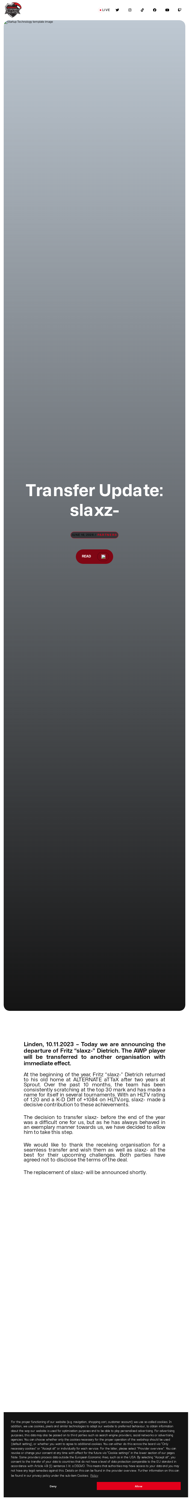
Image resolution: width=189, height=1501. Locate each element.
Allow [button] (138, 1486)
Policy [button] (94, 1475)
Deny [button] (53, 1486)
